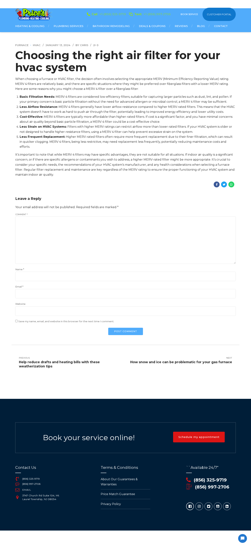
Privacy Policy (111, 504)
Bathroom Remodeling (111, 26)
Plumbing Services (68, 26)
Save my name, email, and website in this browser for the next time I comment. (66, 321)
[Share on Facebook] (217, 184)
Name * (19, 269)
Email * (19, 286)
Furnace (21, 45)
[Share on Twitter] (224, 184)
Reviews (181, 26)
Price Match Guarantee (118, 494)
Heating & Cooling (29, 26)
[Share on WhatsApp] (231, 184)
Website (20, 304)
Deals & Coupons (152, 26)
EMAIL (26, 489)
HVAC (37, 45)
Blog (201, 26)
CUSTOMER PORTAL (219, 14)
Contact (221, 26)
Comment (21, 214)
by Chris (82, 45)
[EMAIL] (17, 490)
